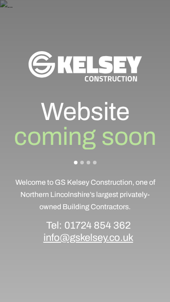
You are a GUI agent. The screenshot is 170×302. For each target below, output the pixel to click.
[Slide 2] (82, 162)
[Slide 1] (76, 162)
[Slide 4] (95, 162)
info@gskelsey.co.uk (88, 237)
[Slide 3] (88, 162)
